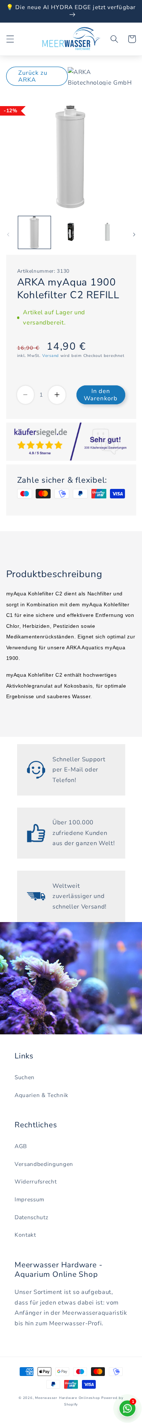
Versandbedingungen (44, 1164)
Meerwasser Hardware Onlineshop (67, 1398)
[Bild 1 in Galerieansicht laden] (34, 232)
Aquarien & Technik (41, 1095)
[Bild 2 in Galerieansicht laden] (71, 232)
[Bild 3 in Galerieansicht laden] (107, 232)
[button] (10, 39)
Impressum (29, 1199)
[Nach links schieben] (8, 234)
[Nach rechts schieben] (134, 234)
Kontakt (25, 1235)
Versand (50, 355)
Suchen (25, 1077)
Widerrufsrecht (35, 1181)
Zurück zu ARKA (33, 76)
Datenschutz (31, 1217)
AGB (21, 1146)
